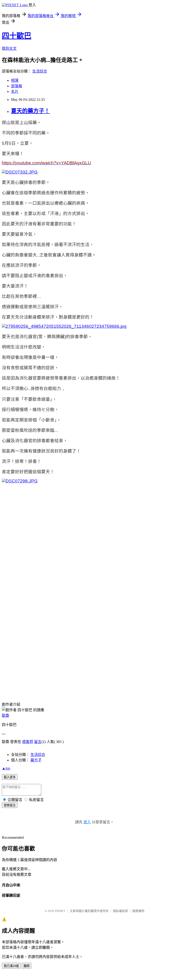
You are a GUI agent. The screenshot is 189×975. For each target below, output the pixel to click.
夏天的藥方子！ (30, 111)
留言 (37, 742)
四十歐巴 (16, 36)
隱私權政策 (120, 911)
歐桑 (5, 715)
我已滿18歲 (11, 966)
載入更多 (10, 777)
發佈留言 (10, 805)
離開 (27, 966)
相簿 (14, 80)
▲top (6, 768)
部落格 (16, 86)
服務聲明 (138, 911)
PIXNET (60, 911)
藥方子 (35, 760)
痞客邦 (27, 742)
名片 (14, 91)
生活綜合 (39, 71)
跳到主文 (9, 48)
